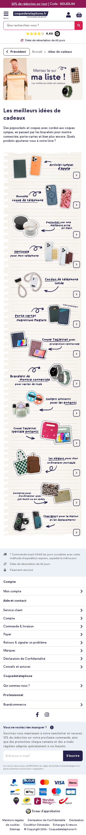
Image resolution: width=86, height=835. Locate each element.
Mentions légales (13, 820)
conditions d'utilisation (21, 768)
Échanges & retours (65, 825)
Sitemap (15, 829)
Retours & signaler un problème (25, 642)
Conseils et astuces (16, 667)
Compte (9, 618)
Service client (12, 610)
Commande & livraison (18, 626)
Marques (9, 650)
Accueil (37, 52)
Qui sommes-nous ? (16, 686)
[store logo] (31, 14)
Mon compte (68, 15)
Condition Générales (37, 825)
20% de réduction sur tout (29, 4)
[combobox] (43, 25)
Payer (7, 634)
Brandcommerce (14, 704)
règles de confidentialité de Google (59, 766)
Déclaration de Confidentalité (24, 659)
